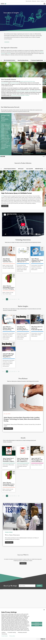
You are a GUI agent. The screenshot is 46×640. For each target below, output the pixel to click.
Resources (34, 1)
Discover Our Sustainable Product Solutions (11, 97)
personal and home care (29, 81)
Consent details (4, 635)
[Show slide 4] (4, 156)
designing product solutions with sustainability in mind (29, 91)
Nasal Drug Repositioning (23, 60)
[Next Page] (17, 299)
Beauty (41, 52)
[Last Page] (19, 299)
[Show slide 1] (0, 156)
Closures (3, 53)
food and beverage (14, 82)
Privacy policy (12, 635)
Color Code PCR (29, 168)
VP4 (2, 196)
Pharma (8, 53)
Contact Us (23, 563)
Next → (44, 156)
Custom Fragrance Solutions (10, 168)
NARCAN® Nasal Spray (40, 168)
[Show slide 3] (3, 156)
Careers (38, 1)
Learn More (5, 205)
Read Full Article (8, 428)
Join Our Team (9, 542)
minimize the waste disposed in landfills (20, 95)
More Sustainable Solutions (9, 60)
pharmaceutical (4, 82)
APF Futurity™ (21, 168)
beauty (21, 81)
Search (39, 585)
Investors (42, 1)
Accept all (37, 622)
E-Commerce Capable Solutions (37, 60)
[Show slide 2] (1, 156)
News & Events (28, 1)
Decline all (37, 625)
